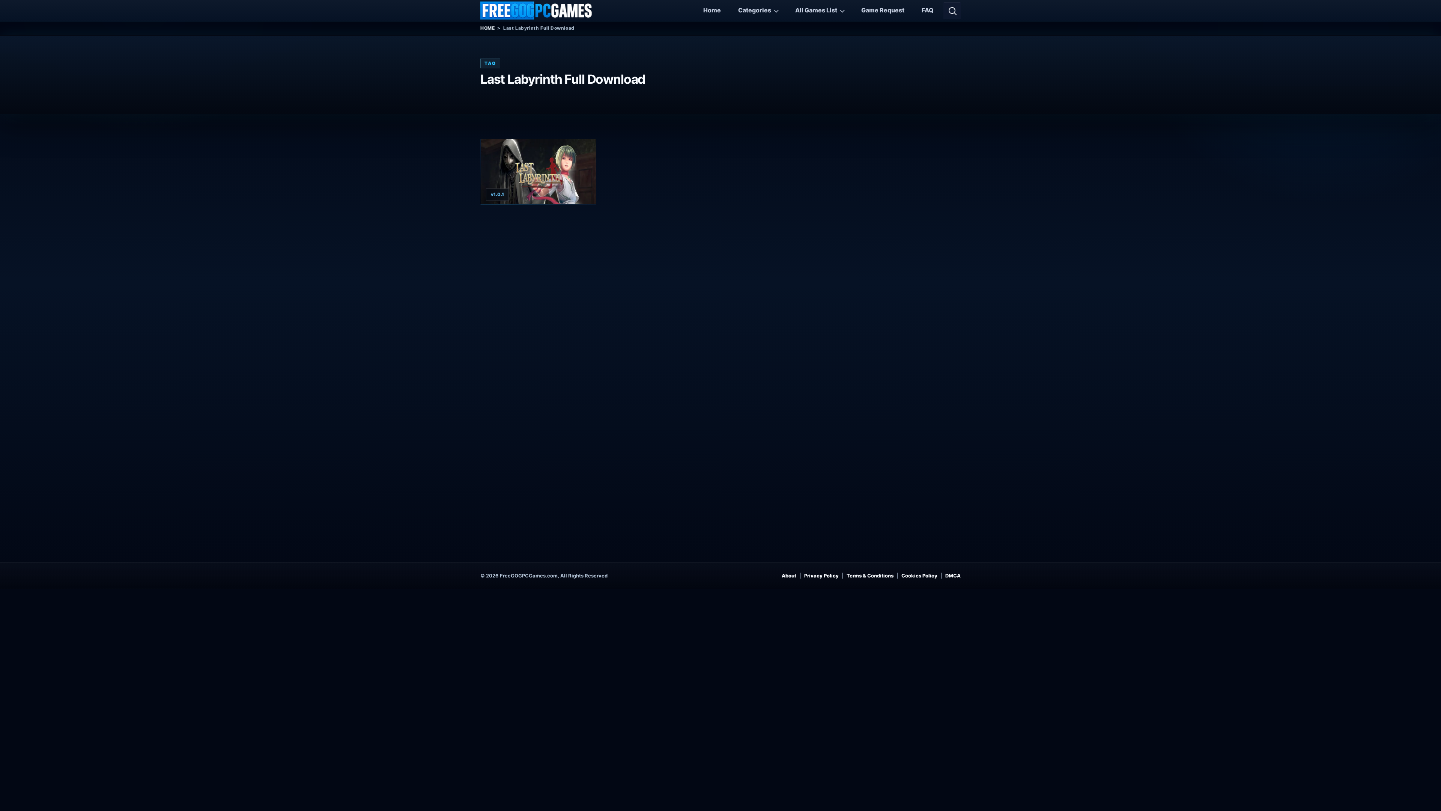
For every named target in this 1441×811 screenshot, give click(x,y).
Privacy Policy (821, 576)
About (789, 576)
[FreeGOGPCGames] (536, 11)
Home (712, 10)
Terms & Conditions (870, 576)
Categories (754, 10)
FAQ (928, 10)
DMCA (953, 576)
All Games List (816, 10)
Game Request (882, 10)
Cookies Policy (919, 576)
